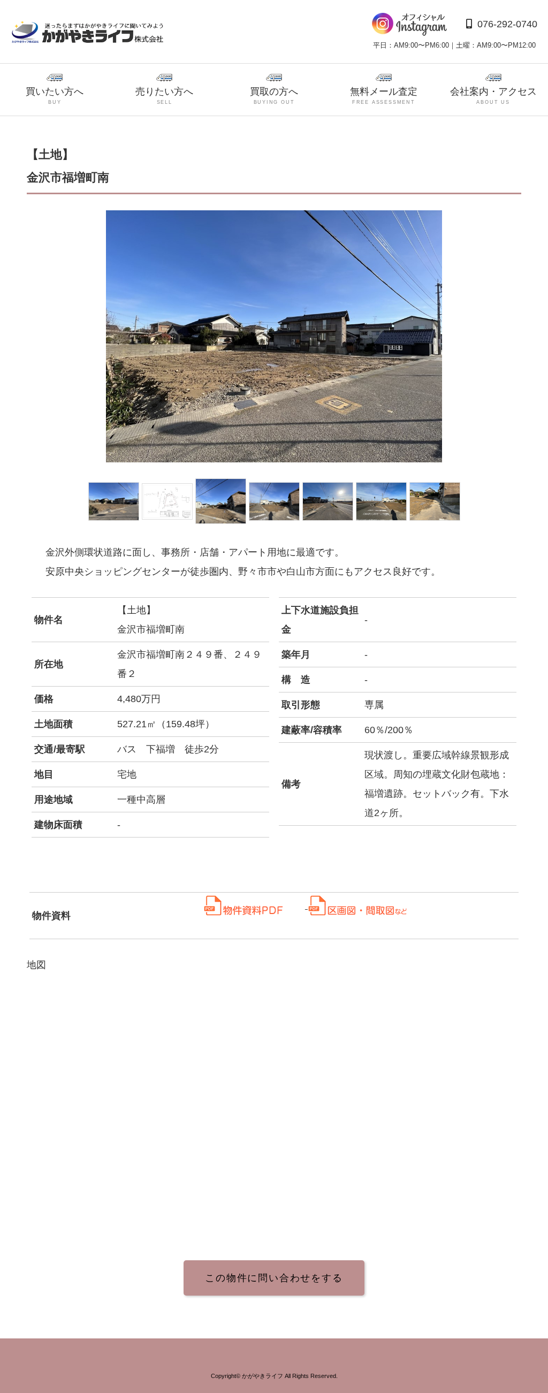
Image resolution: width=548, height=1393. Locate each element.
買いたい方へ (54, 95)
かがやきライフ (262, 1376)
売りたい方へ (164, 95)
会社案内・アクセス (493, 95)
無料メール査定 (383, 95)
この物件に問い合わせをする (273, 1278)
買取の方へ (274, 95)
